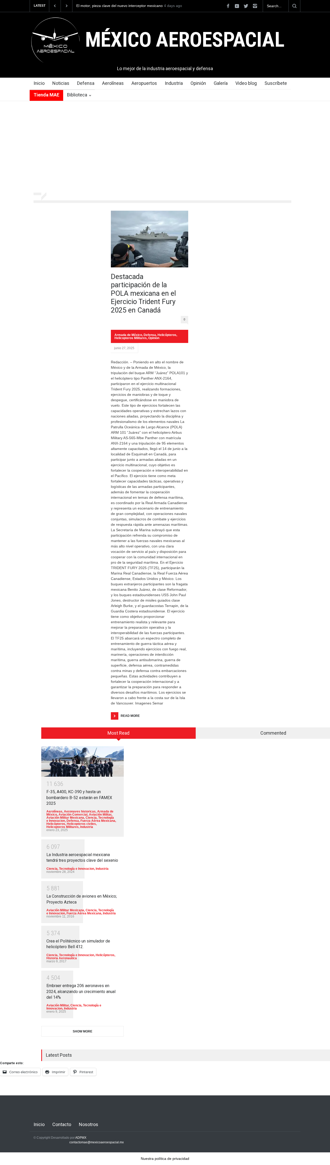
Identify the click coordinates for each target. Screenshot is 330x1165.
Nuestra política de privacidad (165, 1158)
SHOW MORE (82, 1031)
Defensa (85, 83)
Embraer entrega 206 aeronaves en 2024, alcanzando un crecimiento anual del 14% (81, 991)
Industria (174, 83)
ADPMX (80, 1137)
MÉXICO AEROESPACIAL (184, 40)
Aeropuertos (144, 83)
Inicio (39, 83)
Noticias (60, 83)
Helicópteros (167, 335)
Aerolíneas (113, 83)
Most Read (118, 733)
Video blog (246, 83)
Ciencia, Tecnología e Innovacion (70, 869)
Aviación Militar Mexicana (65, 817)
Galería (221, 83)
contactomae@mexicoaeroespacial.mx (96, 1142)
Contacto (61, 1124)
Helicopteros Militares (130, 338)
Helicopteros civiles (81, 824)
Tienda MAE (46, 94)
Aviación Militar (100, 814)
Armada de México (128, 335)
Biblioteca (77, 94)
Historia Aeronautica (61, 958)
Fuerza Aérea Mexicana (97, 821)
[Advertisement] (165, 147)
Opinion (153, 338)
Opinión (198, 83)
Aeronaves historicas (80, 811)
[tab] (118, 734)
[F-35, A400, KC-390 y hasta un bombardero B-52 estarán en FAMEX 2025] (82, 761)
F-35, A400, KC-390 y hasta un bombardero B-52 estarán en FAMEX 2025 (79, 797)
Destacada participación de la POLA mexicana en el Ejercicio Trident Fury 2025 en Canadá (143, 293)
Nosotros (88, 1124)
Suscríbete (276, 83)
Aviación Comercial (73, 814)
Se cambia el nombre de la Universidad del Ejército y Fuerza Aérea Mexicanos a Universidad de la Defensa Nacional (148, 6)
